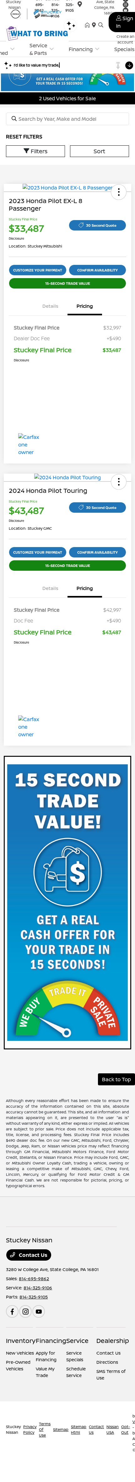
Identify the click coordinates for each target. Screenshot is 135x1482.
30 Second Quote (101, 225)
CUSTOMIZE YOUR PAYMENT (37, 270)
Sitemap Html (78, 1429)
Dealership (112, 1340)
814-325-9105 (33, 1297)
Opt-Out (125, 1429)
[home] (88, 25)
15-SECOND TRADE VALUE (67, 283)
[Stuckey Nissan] (37, 13)
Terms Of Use (45, 1429)
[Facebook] (12, 1311)
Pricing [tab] (85, 306)
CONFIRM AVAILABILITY (97, 270)
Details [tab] (50, 306)
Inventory (20, 1340)
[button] (119, 192)
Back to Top (116, 1079)
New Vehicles (20, 1353)
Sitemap (60, 1429)
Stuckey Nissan (13, 1429)
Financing (51, 1340)
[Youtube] (38, 1311)
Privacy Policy (29, 1429)
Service (77, 1340)
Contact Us (32, 1255)
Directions (107, 1362)
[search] (100, 25)
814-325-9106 (38, 1288)
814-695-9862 (34, 1278)
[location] (95, 25)
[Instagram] (25, 1311)
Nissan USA (112, 1429)
